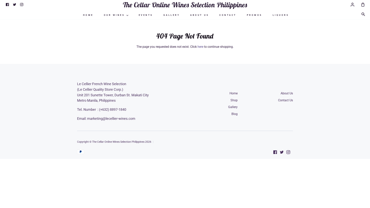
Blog (234, 114)
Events (146, 15)
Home (88, 15)
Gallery (171, 15)
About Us (199, 15)
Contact (227, 15)
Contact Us (285, 100)
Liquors (281, 15)
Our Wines (115, 15)
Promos (254, 15)
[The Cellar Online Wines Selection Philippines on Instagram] (288, 152)
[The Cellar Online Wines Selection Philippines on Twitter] (282, 152)
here (200, 47)
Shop (234, 100)
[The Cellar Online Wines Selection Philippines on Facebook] (275, 152)
